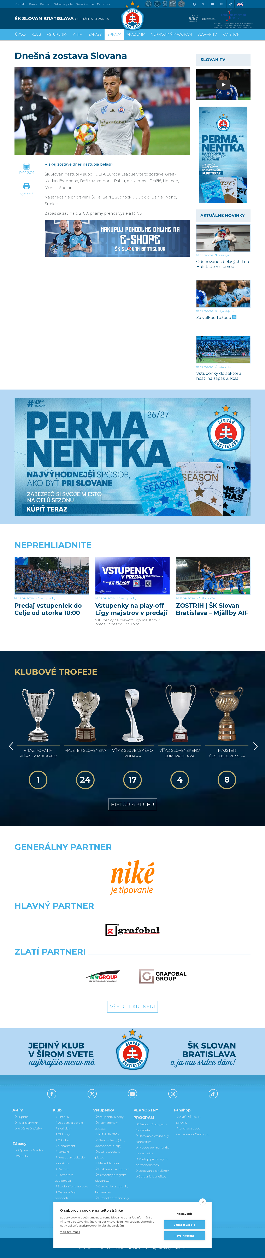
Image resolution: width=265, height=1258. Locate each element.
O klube (63, 1140)
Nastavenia (185, 1213)
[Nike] (132, 877)
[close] (202, 1201)
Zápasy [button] (95, 34)
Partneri (63, 1169)
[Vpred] (254, 746)
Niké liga (224, 255)
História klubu (132, 804)
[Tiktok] (230, 4)
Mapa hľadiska (108, 1163)
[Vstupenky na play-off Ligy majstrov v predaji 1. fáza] (132, 576)
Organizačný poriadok (65, 1195)
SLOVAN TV (207, 34)
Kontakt (63, 1151)
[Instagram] (221, 4)
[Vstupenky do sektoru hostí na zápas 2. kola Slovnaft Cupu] (223, 349)
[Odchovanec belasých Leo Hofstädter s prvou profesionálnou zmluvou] (223, 238)
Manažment (66, 1146)
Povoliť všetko (185, 1235)
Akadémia (136, 34)
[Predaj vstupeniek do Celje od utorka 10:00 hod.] (51, 576)
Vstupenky (225, 367)
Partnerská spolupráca (64, 1177)
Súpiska (23, 1117)
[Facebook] (194, 4)
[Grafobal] (132, 930)
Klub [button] (36, 34)
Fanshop (103, 4)
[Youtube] (212, 4)
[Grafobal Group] (163, 976)
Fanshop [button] (231, 34)
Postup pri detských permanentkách (151, 1162)
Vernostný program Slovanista (110, 1177)
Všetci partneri (132, 1007)
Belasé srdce (85, 4)
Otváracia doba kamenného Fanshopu (192, 1131)
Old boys (64, 1134)
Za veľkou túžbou (214, 317)
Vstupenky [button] (57, 34)
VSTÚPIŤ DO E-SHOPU (188, 1120)
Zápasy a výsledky (30, 1150)
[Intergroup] (102, 976)
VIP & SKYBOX (108, 1134)
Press (33, 4)
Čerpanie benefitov (152, 1176)
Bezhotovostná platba (107, 1154)
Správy (114, 34)
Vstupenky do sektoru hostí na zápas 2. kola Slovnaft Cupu (218, 376)
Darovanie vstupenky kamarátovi (111, 1189)
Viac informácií (70, 1231)
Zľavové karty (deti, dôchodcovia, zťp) (110, 1143)
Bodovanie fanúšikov (154, 1171)
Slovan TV (208, 598)
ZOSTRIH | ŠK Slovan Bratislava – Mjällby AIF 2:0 (212, 609)
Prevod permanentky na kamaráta (112, 1201)
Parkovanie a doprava (113, 1169)
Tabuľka (23, 1156)
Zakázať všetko (184, 1224)
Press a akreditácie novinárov (70, 1160)
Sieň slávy (64, 1128)
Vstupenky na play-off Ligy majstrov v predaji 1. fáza (131, 609)
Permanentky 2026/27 (106, 1125)
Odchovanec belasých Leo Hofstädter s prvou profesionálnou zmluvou (222, 264)
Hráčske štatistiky (29, 1128)
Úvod (20, 34)
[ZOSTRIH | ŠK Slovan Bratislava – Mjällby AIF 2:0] (213, 576)
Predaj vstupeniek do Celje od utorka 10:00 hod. (48, 609)
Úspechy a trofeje (70, 1123)
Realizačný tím (27, 1123)
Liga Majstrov (227, 311)
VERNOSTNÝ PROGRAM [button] (171, 34)
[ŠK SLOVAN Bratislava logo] (132, 15)
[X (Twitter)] (203, 4)
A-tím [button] (78, 34)
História (63, 1117)
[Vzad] (10, 746)
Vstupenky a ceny (110, 1117)
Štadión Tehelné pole (73, 1186)
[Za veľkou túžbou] (223, 294)
